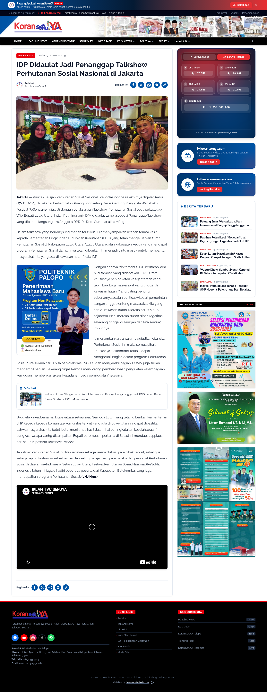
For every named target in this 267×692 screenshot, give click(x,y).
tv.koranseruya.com (211, 149)
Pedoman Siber (250, 13)
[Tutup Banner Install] (256, 5)
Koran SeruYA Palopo (189, 633)
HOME (18, 41)
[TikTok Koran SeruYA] (42, 637)
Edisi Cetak (221, 13)
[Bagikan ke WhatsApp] (149, 85)
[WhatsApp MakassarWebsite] (152, 682)
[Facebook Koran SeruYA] (15, 637)
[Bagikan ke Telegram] (157, 85)
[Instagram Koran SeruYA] (33, 637)
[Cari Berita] (251, 41)
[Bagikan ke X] (141, 85)
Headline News (186, 619)
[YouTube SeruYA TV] (24, 637)
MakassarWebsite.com (137, 682)
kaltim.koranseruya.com (214, 179)
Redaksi (234, 13)
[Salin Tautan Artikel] (164, 85)
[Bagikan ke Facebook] (133, 85)
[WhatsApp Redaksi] (51, 637)
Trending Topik (186, 641)
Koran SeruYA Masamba (191, 648)
